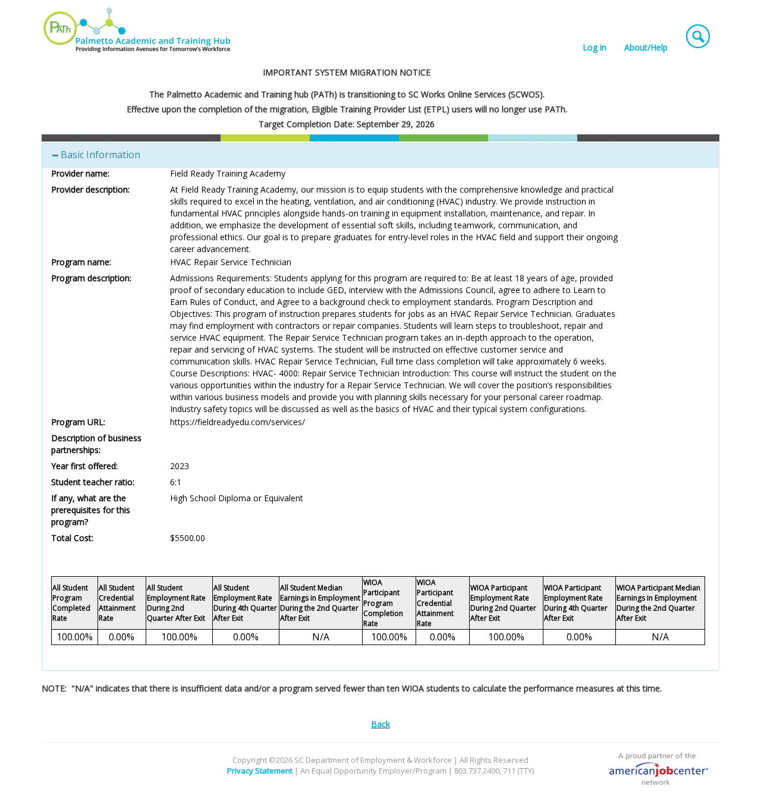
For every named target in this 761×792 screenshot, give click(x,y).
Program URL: (78, 422)
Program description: (91, 278)
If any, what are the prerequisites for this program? (90, 509)
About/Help (646, 47)
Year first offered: (84, 466)
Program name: (81, 262)
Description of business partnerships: (96, 443)
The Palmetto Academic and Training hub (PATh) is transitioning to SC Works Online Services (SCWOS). (347, 94)
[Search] (698, 33)
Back (380, 724)
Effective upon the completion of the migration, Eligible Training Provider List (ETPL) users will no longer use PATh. (347, 109)
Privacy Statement (260, 770)
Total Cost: (72, 537)
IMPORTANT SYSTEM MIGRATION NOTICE (346, 72)
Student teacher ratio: (92, 482)
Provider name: (80, 173)
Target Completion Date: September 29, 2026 (347, 124)
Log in (594, 47)
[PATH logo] (138, 30)
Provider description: (90, 189)
